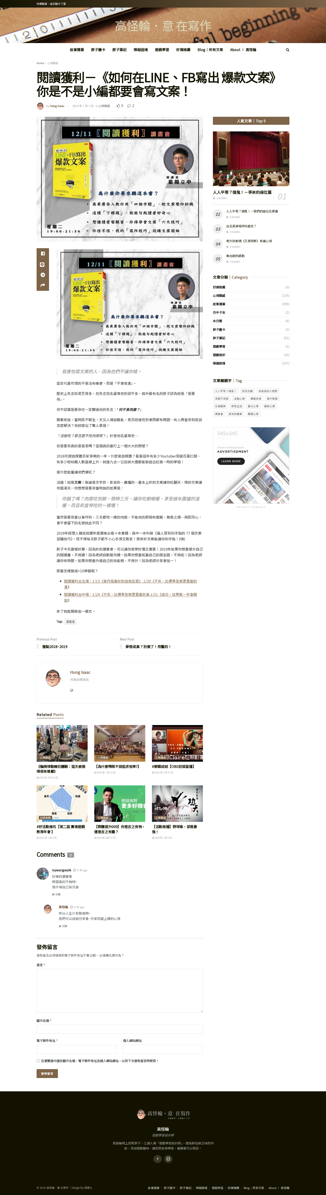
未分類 (217, 321)
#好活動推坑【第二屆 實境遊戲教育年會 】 (61, 829)
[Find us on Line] (168, 1159)
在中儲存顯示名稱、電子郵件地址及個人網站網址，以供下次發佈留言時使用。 (100, 1060)
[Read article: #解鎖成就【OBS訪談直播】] (177, 743)
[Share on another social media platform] (43, 285)
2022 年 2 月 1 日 (48, 837)
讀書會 (70, 621)
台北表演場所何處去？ (241, 226)
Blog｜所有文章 (210, 49)
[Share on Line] (43, 264)
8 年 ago (82, 870)
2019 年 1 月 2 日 (83, 106)
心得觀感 (52, 63)
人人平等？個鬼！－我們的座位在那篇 (252, 211)
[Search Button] (287, 49)
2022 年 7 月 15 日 (106, 772)
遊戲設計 (219, 355)
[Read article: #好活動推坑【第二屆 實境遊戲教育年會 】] (62, 803)
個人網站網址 (132, 1040)
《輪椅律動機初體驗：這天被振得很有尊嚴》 (61, 769)
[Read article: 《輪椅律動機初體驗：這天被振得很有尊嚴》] (62, 743)
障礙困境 (141, 49)
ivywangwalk (61, 870)
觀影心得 (269, 406)
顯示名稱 (44, 1020)
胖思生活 (237, 406)
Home (40, 63)
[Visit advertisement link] (251, 465)
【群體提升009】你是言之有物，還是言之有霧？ (119, 829)
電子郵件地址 (47, 1040)
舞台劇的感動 (235, 256)
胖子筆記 (119, 49)
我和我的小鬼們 (268, 391)
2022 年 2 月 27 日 (163, 772)
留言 (41, 965)
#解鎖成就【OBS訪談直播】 (174, 766)
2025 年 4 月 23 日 (48, 777)
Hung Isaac (57, 106)
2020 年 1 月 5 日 (163, 837)
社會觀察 (220, 406)
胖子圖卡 (98, 49)
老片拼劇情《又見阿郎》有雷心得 (249, 241)
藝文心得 (253, 406)
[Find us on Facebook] (157, 1159)
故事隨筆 (77, 49)
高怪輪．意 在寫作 (163, 25)
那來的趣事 (235, 414)
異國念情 (256, 398)
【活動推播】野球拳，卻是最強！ (174, 829)
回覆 (58, 894)
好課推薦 (183, 49)
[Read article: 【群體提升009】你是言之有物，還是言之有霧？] (119, 803)
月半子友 (219, 312)
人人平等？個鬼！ (225, 391)
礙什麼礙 (272, 398)
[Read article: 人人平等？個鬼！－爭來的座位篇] (251, 158)
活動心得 (239, 398)
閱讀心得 (253, 414)
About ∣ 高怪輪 (243, 49)
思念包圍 (247, 391)
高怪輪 (63, 907)
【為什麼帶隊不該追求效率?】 (117, 766)
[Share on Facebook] (43, 253)
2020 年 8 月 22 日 (106, 837)
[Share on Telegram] (43, 275)
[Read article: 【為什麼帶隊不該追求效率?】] (119, 743)
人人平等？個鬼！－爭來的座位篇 (242, 192)
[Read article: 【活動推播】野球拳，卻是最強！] (177, 803)
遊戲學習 (162, 49)
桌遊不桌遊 (221, 398)
